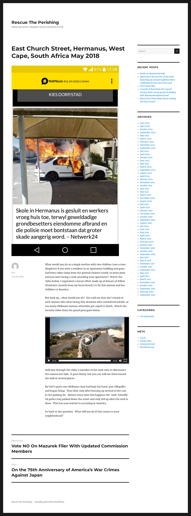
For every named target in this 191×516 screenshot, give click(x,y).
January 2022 (146, 179)
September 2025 (147, 132)
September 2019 (147, 220)
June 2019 (144, 229)
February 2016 (147, 292)
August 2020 (146, 201)
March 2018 (145, 260)
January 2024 (146, 157)
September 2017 (147, 270)
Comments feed (147, 344)
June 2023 (144, 160)
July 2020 (144, 204)
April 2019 (145, 235)
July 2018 (144, 257)
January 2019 (146, 245)
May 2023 (144, 163)
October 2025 (146, 129)
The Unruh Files (147, 86)
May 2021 (144, 192)
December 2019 (147, 213)
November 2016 (147, 282)
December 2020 (147, 198)
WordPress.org (147, 347)
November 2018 (147, 248)
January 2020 (146, 210)
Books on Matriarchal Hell (152, 73)
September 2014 (147, 295)
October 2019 (146, 217)
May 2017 (144, 273)
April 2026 (145, 126)
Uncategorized (147, 316)
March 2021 (145, 195)
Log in (143, 338)
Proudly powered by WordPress (49, 502)
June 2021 (144, 188)
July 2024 (144, 151)
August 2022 (146, 173)
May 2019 (144, 232)
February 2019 (147, 242)
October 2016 (146, 285)
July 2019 (144, 226)
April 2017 (145, 276)
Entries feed (145, 341)
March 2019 (145, 238)
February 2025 (147, 142)
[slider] (85, 360)
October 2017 (146, 267)
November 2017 (147, 263)
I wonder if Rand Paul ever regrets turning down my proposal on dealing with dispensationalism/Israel (158, 92)
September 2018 (147, 254)
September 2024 (147, 148)
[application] (87, 340)
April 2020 (145, 207)
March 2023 (145, 167)
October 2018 (146, 251)
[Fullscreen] (125, 360)
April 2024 (145, 154)
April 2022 (145, 176)
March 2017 (145, 279)
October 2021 (146, 185)
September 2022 (147, 170)
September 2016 (147, 288)
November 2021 (147, 182)
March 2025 (145, 138)
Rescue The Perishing (35, 22)
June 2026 (145, 123)
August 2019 (146, 223)
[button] (87, 340)
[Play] (48, 360)
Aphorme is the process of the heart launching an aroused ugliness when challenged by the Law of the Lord (157, 79)
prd (13, 272)
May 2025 (144, 135)
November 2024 (147, 145)
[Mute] (120, 360)
